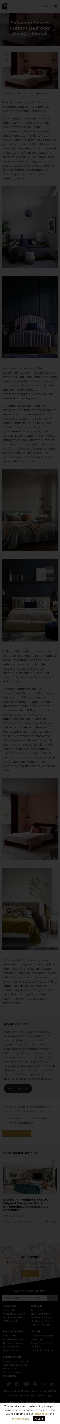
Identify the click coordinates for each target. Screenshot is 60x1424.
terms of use (41, 1413)
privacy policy (20, 1418)
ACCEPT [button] (39, 1418)
